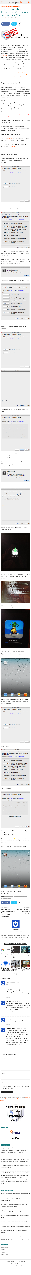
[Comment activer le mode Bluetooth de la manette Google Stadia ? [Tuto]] (15, 963)
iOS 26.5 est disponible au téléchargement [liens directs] (18, 1226)
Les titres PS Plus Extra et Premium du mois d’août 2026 (14, 1172)
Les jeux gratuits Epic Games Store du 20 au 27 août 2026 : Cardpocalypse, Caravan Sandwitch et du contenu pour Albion (15, 1161)
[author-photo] (15, 924)
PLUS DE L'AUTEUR (21, 943)
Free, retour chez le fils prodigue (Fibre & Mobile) (18, 1239)
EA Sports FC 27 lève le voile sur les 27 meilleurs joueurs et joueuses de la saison (15, 1166)
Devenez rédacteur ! (21, 1261)
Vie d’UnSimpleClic (15, 1263)
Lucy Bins (3, 1210)
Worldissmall (4, 1257)
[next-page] (16, 974)
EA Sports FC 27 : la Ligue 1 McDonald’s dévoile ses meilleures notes (13, 1155)
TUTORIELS (18, 6)
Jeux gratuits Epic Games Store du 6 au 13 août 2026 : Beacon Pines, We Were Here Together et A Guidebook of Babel (14, 1181)
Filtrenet (3, 1252)
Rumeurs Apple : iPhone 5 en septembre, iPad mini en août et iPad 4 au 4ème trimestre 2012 (8, 913)
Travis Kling (3, 1221)
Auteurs (13, 1261)
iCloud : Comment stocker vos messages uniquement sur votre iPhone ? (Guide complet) (15, 955)
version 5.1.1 (4, 55)
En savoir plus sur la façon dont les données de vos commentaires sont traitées (15, 1099)
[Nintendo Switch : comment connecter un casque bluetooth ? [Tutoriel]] (25, 963)
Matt (2, 1193)
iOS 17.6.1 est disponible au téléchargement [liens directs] (17, 1236)
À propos (8, 1261)
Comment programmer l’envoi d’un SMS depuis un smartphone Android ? (5, 969)
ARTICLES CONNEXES (10, 943)
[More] (19, 24)
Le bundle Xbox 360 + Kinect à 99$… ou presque (23, 911)
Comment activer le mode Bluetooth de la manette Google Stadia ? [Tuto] (15, 969)
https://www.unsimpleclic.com (15, 931)
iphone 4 (3, 898)
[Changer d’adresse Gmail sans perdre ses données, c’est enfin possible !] (5, 949)
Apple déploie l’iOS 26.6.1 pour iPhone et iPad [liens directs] (15, 1170)
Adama (2, 1226)
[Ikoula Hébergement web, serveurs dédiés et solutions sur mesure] (15, 1131)
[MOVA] (15, 1137)
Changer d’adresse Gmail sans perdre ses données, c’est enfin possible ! (5, 955)
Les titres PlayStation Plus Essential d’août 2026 (12, 1186)
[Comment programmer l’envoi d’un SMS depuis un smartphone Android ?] (5, 963)
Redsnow (9, 138)
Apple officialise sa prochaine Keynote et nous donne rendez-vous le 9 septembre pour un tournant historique (14, 1151)
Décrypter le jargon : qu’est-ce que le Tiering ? (12, 1148)
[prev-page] (14, 974)
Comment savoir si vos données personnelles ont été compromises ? (25, 955)
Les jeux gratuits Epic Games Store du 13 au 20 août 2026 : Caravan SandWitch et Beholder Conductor (15, 1176)
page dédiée (13, 146)
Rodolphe (4, 17)
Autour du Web (4, 1247)
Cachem (3, 1249)
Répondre (8, 997)
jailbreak (9, 898)
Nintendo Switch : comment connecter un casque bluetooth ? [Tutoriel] (25, 969)
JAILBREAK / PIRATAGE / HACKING (7, 6)
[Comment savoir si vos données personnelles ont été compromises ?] (25, 949)
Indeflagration (4, 1254)
